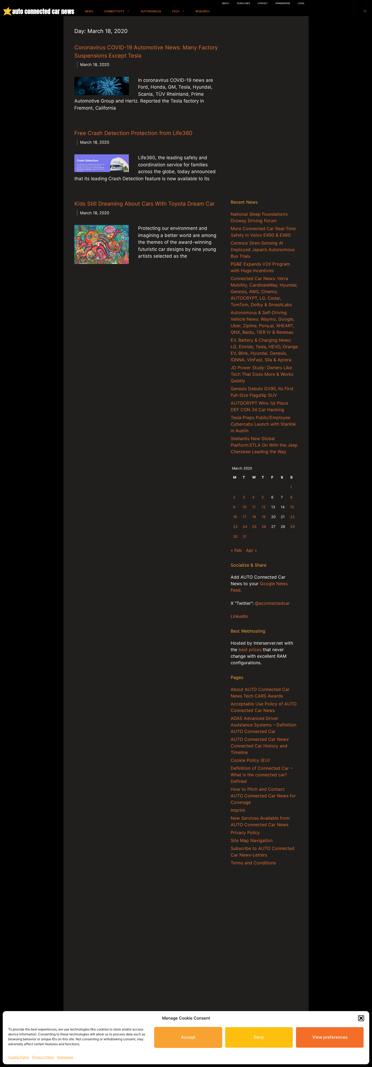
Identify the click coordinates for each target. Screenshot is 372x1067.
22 (292, 517)
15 (292, 507)
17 (244, 517)
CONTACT (263, 3)
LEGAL (301, 3)
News (89, 11)
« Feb (236, 550)
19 (264, 517)
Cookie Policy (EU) (250, 760)
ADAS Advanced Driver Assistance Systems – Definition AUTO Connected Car (263, 725)
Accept (188, 1037)
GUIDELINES (243, 3)
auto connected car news (43, 11)
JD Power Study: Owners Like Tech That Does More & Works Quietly (262, 374)
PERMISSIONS (283, 3)
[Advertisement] (264, 109)
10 (244, 507)
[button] (361, 1018)
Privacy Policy (43, 1057)
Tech (175, 11)
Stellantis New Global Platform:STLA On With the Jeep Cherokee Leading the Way (264, 445)
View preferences (329, 1037)
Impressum (65, 1057)
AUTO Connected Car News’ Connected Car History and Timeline (260, 746)
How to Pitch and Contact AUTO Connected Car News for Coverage (263, 795)
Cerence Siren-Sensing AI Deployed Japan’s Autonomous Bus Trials (263, 249)
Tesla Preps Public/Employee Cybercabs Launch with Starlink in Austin (263, 424)
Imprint (238, 810)
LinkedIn (239, 616)
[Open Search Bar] (365, 11)
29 (292, 527)
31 (244, 536)
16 (235, 517)
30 (235, 536)
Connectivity (114, 11)
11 (253, 507)
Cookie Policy (18, 1057)
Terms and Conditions (253, 862)
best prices (250, 649)
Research (202, 11)
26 (264, 527)
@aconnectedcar (272, 603)
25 (254, 527)
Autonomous (151, 11)
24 (245, 527)
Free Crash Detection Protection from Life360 (133, 133)
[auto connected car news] (7, 11)
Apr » (251, 550)
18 (254, 517)
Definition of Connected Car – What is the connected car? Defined (261, 774)
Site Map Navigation (252, 840)
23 (235, 527)
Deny (259, 1037)
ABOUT (225, 3)
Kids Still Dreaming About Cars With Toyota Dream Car (144, 203)
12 (264, 507)
